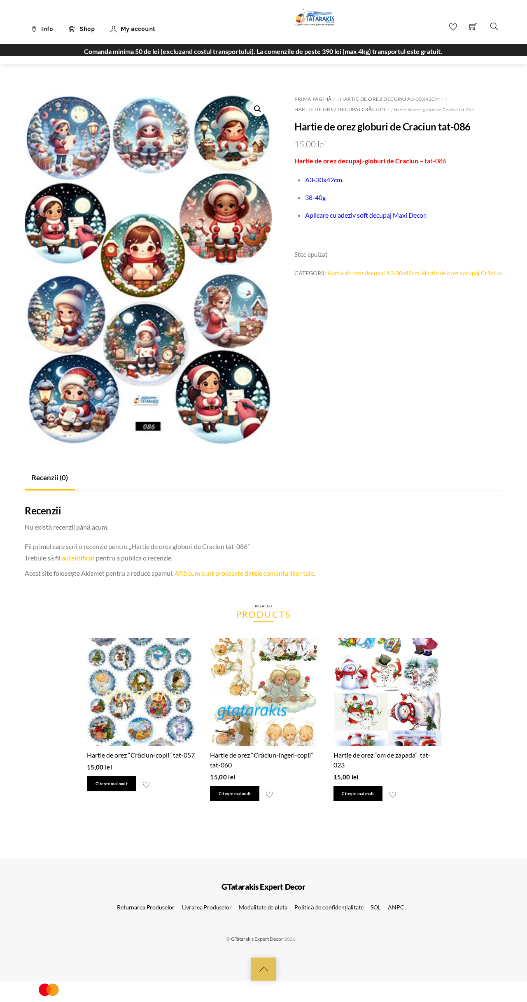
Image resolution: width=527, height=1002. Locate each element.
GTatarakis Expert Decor (257, 939)
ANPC (396, 907)
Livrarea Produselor (207, 907)
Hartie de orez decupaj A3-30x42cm (390, 99)
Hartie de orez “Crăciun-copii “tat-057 (141, 755)
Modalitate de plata (263, 907)
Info (46, 29)
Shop (86, 29)
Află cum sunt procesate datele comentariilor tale (244, 573)
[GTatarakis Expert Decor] (310, 21)
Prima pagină (312, 99)
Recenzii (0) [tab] (50, 477)
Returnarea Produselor (146, 907)
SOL (376, 907)
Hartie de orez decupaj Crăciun (339, 109)
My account (137, 29)
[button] (257, 109)
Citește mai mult (112, 783)
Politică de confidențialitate (329, 907)
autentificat (78, 558)
